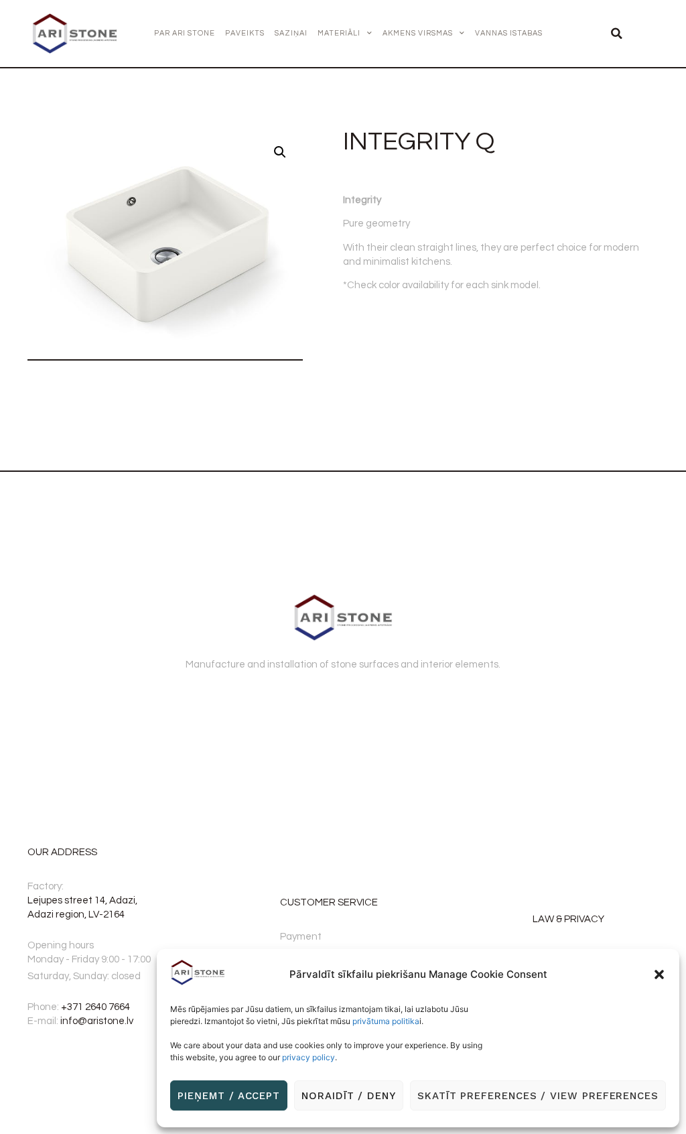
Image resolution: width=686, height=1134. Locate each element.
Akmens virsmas (418, 33)
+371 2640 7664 (95, 1007)
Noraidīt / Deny (348, 1096)
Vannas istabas (509, 33)
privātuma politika (385, 1021)
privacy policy (308, 1057)
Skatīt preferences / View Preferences (538, 1096)
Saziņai (291, 33)
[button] (659, 974)
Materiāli (339, 33)
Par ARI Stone (184, 33)
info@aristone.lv (96, 1021)
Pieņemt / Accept (229, 1096)
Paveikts (245, 33)
